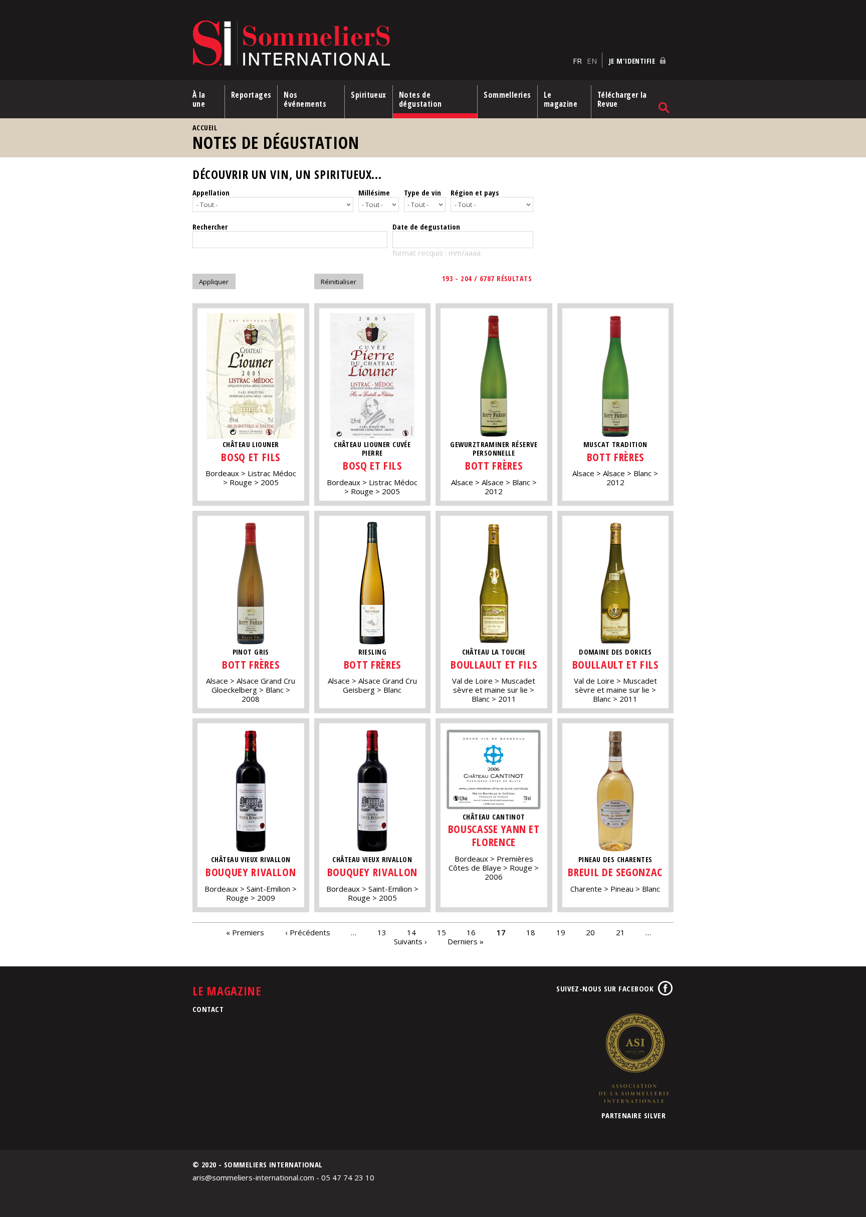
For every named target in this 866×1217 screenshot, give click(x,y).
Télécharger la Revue (622, 99)
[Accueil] (380, 44)
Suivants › (410, 941)
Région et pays (475, 192)
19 (560, 932)
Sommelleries (507, 94)
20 (590, 932)
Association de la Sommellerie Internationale (633, 1058)
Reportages (251, 94)
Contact (208, 1009)
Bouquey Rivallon (250, 872)
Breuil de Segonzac (615, 872)
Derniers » (466, 941)
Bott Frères (493, 465)
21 (620, 932)
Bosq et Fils (250, 457)
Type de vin (422, 192)
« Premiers (245, 932)
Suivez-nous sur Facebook (605, 988)
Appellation (211, 192)
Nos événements (305, 99)
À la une (198, 99)
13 (381, 932)
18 (530, 932)
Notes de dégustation (420, 99)
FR (577, 61)
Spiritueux (368, 94)
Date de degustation (426, 226)
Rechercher (210, 226)
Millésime (374, 192)
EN (592, 61)
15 (441, 932)
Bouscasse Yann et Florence (494, 835)
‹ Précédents (307, 932)
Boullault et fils (494, 664)
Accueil (204, 127)
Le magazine (561, 99)
